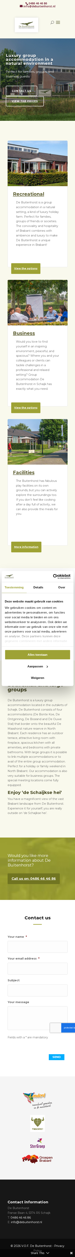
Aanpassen (35, 666)
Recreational (28, 194)
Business (24, 333)
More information (26, 546)
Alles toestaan (37, 654)
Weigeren (37, 677)
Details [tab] (38, 587)
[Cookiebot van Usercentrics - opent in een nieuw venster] (53, 576)
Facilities (24, 472)
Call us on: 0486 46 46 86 (34, 879)
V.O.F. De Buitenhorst (36, 1246)
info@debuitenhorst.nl (26, 1222)
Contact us (21, 99)
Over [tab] (61, 587)
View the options (25, 268)
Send (56, 1057)
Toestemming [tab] (14, 587)
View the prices (25, 109)
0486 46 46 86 (38, 3)
